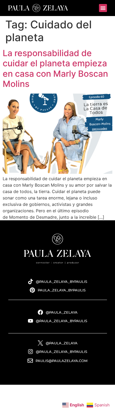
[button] (103, 8)
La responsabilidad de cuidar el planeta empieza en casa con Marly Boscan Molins (55, 68)
